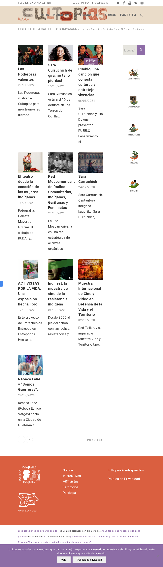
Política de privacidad (89, 559)
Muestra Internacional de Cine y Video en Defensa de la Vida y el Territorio (90, 299)
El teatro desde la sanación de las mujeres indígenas (28, 187)
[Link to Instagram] (142, 3)
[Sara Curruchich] (90, 162)
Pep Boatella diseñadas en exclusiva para (80, 531)
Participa (69, 493)
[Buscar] (141, 15)
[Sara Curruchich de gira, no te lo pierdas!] (60, 53)
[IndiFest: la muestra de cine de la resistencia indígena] (60, 269)
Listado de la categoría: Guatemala (47, 29)
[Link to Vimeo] (136, 3)
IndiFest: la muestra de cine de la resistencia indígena (58, 293)
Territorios (71, 487)
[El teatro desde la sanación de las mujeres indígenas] (30, 162)
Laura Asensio (35, 536)
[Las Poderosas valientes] (30, 55)
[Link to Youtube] (130, 3)
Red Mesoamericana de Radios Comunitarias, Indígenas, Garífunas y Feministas (62, 192)
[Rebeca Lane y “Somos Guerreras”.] (30, 365)
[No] (158, 556)
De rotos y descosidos (58, 536)
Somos (68, 470)
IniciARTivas (72, 476)
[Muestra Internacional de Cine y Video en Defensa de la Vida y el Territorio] (90, 269)
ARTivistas (71, 481)
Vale (63, 559)
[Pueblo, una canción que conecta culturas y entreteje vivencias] (90, 55)
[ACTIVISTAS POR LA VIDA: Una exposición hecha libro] (30, 269)
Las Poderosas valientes (27, 74)
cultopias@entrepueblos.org (129, 470)
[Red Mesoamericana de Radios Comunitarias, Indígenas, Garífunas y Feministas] (60, 162)
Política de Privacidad (124, 479)
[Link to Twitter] (118, 3)
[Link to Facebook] (124, 3)
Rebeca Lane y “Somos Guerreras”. (29, 384)
